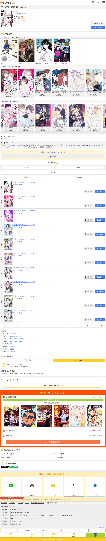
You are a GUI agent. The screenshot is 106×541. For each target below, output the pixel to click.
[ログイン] (98, 2)
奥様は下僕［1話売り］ (16, 333)
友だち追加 (11, 496)
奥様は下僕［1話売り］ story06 (24, 253)
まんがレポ (53, 162)
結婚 (11, 343)
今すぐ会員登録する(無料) (53, 442)
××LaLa (4, 101)
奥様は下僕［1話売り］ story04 (24, 225)
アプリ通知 (53, 495)
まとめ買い (80, 177)
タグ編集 (4, 138)
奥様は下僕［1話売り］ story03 (24, 210)
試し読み (53, 156)
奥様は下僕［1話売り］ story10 (24, 310)
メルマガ (32, 495)
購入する (98, 27)
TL (62, 530)
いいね (95, 495)
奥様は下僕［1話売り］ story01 (24, 182)
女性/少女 (26, 530)
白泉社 (12, 349)
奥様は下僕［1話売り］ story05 (24, 239)
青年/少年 (44, 530)
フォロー (74, 495)
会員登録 (3, 373)
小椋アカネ (22, 13)
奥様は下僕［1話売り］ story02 (24, 196)
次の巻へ (79, 167)
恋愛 (20, 341)
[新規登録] (93, 2)
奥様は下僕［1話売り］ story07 (24, 268)
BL (79, 530)
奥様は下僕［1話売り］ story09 (24, 296)
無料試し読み (97, 23)
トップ (9, 530)
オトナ (97, 530)
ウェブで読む (79, 360)
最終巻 (28, 177)
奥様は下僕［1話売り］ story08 (24, 282)
